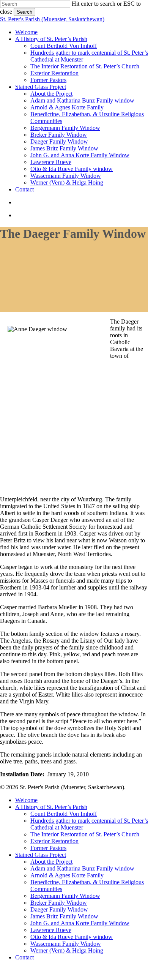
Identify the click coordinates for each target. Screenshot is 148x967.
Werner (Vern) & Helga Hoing (66, 950)
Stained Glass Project (40, 855)
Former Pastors (48, 848)
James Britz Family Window (64, 916)
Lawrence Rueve (50, 930)
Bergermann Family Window (65, 896)
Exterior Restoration (54, 841)
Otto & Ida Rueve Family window (71, 937)
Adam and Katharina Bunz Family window (82, 868)
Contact (24, 957)
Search (24, 12)
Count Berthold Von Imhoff (63, 814)
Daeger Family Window (59, 909)
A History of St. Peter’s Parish (51, 807)
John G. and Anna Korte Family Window (79, 923)
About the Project (51, 861)
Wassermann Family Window (65, 943)
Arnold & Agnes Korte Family (67, 875)
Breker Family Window (58, 902)
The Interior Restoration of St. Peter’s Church (84, 834)
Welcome (26, 800)
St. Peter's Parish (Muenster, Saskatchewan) (52, 19)
